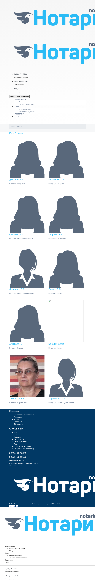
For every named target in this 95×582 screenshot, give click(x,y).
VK (17, 506)
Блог (15, 432)
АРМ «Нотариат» (25, 109)
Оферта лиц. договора (22, 446)
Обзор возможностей (26, 102)
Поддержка (19, 114)
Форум (16, 419)
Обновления (18, 424)
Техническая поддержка (27, 112)
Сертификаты (19, 439)
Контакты (17, 437)
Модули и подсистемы (26, 104)
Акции (16, 444)
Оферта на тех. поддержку (24, 449)
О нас (17, 116)
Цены (17, 106)
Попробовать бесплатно (19, 96)
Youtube (12, 506)
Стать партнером (20, 442)
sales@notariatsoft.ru (17, 460)
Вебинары (18, 422)
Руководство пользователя (24, 415)
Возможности (20, 99)
